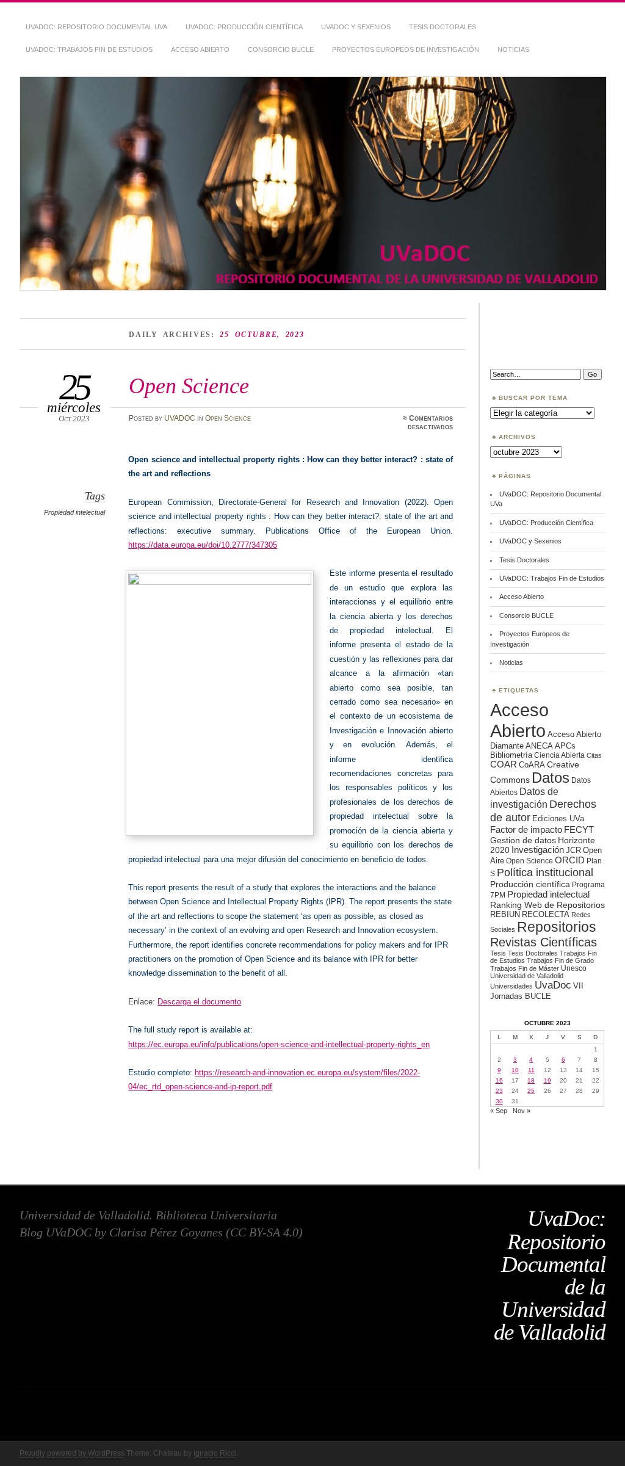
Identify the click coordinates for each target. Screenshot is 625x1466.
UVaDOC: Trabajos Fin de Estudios (89, 49)
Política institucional (545, 872)
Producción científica (530, 884)
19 (547, 1080)
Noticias (513, 49)
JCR (573, 850)
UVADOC (179, 418)
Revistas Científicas (543, 942)
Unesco (574, 968)
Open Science (189, 385)
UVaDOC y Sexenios (356, 27)
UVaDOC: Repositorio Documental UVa (96, 27)
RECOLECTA (545, 914)
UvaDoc (553, 985)
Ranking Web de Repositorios (547, 905)
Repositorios (556, 927)
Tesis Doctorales (442, 27)
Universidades (511, 986)
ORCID (570, 860)
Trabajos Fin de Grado (560, 960)
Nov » (521, 1110)
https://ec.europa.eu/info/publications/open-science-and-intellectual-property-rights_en (279, 1044)
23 (499, 1090)
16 (499, 1080)
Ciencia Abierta (559, 755)
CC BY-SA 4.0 (264, 1232)
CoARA (532, 764)
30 (499, 1101)
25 (531, 1090)
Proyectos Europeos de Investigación (405, 49)
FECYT (579, 830)
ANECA (539, 745)
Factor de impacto (526, 829)
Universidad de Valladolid (526, 975)
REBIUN (505, 914)
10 (515, 1070)
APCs (565, 745)
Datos (550, 777)
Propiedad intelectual (74, 512)
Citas (594, 755)
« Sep (498, 1110)
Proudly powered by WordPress (72, 1453)
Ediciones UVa (558, 818)
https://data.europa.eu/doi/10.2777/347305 (202, 545)
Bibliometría (511, 755)
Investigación (537, 850)
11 (531, 1070)
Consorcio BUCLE (281, 49)
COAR (503, 764)
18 (531, 1080)
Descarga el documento (199, 1001)
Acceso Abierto (200, 49)
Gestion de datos (523, 840)
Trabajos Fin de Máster (524, 968)
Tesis (498, 953)
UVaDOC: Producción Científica (244, 27)
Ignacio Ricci (214, 1453)
